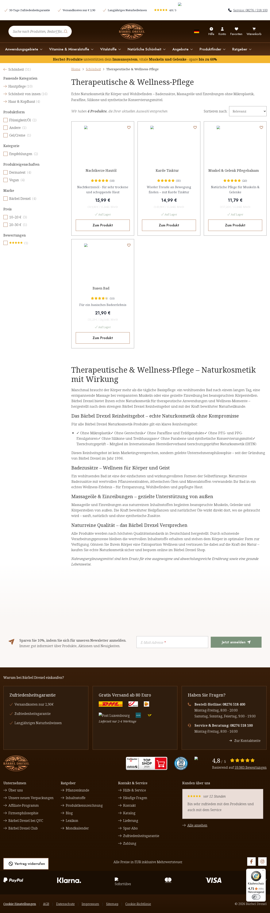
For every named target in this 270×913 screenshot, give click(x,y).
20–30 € (18, 224)
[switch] (256, 896)
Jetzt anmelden (234, 642)
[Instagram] (262, 861)
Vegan (17, 180)
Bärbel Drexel (22, 198)
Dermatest (20, 172)
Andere (17, 127)
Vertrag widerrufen (30, 863)
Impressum (90, 904)
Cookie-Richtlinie (138, 904)
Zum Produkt (103, 225)
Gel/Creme (20, 135)
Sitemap (112, 904)
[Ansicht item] (146, 763)
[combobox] (40, 31)
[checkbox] (5, 120)
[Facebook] (251, 861)
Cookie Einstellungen (19, 904)
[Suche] (66, 31)
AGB (46, 904)
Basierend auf (239, 767)
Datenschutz (65, 904)
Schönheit (93, 69)
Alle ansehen (197, 825)
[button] (129, 127)
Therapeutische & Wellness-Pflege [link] (132, 69)
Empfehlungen (23, 153)
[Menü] (263, 871)
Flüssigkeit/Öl (22, 120)
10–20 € (18, 217)
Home (75, 69)
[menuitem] (24, 49)
